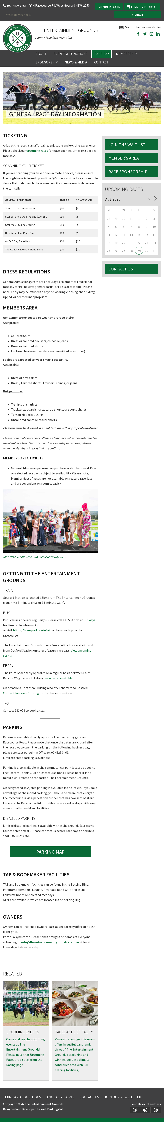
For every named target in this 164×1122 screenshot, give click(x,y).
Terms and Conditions (22, 1097)
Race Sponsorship (127, 171)
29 (139, 251)
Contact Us (120, 269)
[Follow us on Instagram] (151, 34)
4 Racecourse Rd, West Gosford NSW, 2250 (61, 5)
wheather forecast (159, 43)
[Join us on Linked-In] (158, 34)
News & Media (76, 62)
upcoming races (37, 151)
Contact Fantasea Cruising (21, 693)
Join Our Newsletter (122, 1097)
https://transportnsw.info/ (31, 630)
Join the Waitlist (127, 144)
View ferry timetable (59, 678)
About (41, 54)
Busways (89, 620)
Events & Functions (70, 54)
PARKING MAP (50, 852)
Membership (126, 54)
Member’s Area (123, 158)
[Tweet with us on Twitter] (145, 34)
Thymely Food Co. (143, 7)
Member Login (109, 7)
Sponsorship (47, 62)
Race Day (101, 54)
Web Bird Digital (52, 1109)
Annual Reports (60, 1097)
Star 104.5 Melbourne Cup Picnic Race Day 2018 (34, 557)
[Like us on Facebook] (138, 34)
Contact (101, 62)
